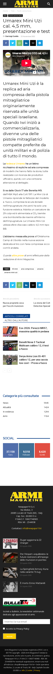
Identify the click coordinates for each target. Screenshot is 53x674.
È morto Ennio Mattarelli (32, 583)
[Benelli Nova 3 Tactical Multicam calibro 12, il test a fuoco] (10, 346)
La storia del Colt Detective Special (42, 304)
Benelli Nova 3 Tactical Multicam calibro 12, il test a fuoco (34, 345)
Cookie (29, 670)
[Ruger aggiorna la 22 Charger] (10, 544)
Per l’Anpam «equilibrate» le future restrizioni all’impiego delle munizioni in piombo (34, 557)
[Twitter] (13, 43)
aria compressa (27, 269)
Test (12, 11)
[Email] (33, 43)
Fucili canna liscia (24, 11)
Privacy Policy (22, 628)
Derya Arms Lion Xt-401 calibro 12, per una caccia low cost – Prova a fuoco (33, 359)
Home (5, 11)
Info (23, 670)
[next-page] (9, 370)
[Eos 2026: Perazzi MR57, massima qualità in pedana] (10, 331)
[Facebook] (6, 43)
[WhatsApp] (19, 43)
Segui (26, 444)
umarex (40, 269)
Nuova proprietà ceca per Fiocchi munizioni (13, 304)
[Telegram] (40, 43)
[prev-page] (5, 370)
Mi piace (10, 444)
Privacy (37, 670)
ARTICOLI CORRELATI (16, 316)
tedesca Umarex (15, 163)
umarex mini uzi (10, 272)
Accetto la (10, 628)
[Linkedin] (26, 43)
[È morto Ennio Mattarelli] (10, 587)
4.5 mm (15, 269)
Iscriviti (42, 444)
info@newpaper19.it (32, 528)
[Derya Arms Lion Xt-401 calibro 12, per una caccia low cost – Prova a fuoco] (10, 360)
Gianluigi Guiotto (11, 36)
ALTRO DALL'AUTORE (16, 320)
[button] (4, 4)
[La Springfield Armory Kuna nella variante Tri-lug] (10, 573)
